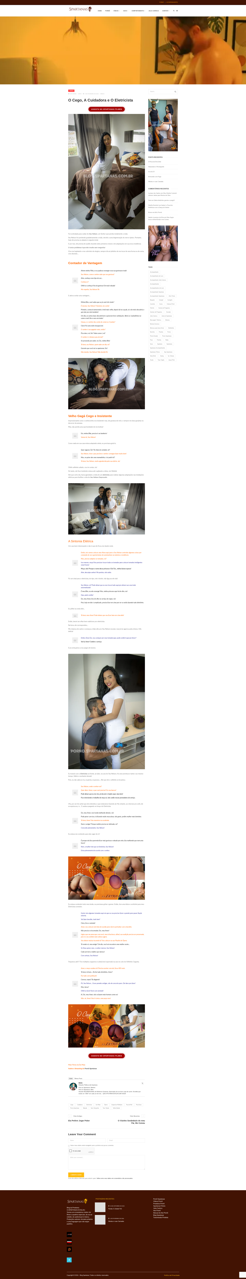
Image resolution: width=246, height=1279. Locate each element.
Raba (166, 340)
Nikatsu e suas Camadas (155, 181)
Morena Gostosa (154, 324)
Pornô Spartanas (91, 1068)
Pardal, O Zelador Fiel (115, 1209)
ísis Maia (98, 1104)
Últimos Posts (78, 1078)
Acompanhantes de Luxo (157, 288)
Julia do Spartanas (167, 316)
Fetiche (152, 308)
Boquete (152, 300)
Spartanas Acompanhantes (157, 348)
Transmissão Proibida (160, 1217)
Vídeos (71, 90)
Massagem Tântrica (155, 320)
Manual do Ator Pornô (160, 1213)
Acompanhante (154, 272)
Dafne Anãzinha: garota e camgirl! (164, 200)
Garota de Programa (164, 308)
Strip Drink (153, 356)
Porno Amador (154, 336)
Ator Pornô (157, 1210)
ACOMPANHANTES (172, 2)
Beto (79, 93)
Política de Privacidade (172, 1275)
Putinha (159, 340)
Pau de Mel (129, 1104)
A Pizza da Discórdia (154, 161)
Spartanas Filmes (155, 352)
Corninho (152, 304)
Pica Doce (138, 1104)
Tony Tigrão (106, 1108)
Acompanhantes (154, 284)
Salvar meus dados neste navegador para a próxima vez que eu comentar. (92, 1145)
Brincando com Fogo (154, 176)
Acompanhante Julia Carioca (158, 280)
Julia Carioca (153, 316)
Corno (160, 304)
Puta (151, 340)
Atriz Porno (172, 296)
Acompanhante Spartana (157, 292)
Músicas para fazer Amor (157, 328)
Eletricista (89, 1104)
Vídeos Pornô (158, 1201)
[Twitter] (142, 1083)
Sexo (151, 344)
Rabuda (85, 1108)
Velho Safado (116, 1108)
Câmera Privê (170, 304)
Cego (71, 1104)
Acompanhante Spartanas (157, 296)
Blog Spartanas (158, 1215)
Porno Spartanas (74, 1108)
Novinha (152, 332)
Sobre (70, 1078)
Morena (167, 320)
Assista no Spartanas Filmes (106, 109)
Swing (162, 356)
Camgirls (169, 300)
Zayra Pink (172, 360)
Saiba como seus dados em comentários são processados (115, 1178)
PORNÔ (161, 2)
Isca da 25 (151, 171)
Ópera (106, 1104)
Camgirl (161, 300)
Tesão (151, 360)
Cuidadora (80, 1104)
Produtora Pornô (159, 1203)
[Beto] (73, 1086)
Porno (169, 332)
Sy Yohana (171, 356)
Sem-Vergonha (95, 1108)
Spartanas (95, 1085)
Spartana (159, 344)
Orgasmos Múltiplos (116, 1104)
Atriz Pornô (158, 212)
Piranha (161, 332)
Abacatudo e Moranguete (156, 166)
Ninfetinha (171, 328)
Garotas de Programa (156, 312)
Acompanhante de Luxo (156, 276)
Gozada (168, 312)
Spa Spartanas (168, 352)
